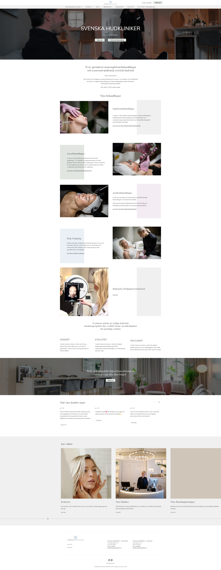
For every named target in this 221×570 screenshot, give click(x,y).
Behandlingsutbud (73, 7)
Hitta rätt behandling (146, 7)
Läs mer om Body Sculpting (75, 253)
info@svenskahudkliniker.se (114, 547)
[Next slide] (158, 402)
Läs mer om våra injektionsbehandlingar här (127, 126)
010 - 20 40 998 (111, 546)
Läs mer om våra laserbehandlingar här (79, 170)
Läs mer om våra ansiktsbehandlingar (125, 209)
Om (97, 7)
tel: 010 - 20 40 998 (146, 2)
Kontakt (131, 7)
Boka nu (110, 380)
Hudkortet (120, 7)
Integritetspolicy (110, 563)
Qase (125, 566)
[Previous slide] (155, 402)
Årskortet (108, 7)
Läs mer (115, 295)
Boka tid (158, 2)
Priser (88, 7)
